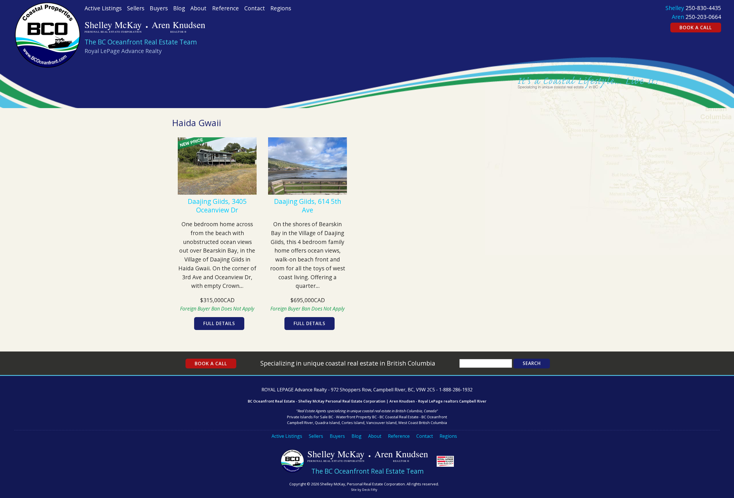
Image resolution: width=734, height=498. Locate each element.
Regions (280, 8)
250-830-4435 (703, 8)
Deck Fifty (369, 489)
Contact (254, 8)
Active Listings (103, 8)
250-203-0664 (703, 17)
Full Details (219, 324)
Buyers (159, 8)
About (198, 8)
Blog (179, 8)
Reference (225, 8)
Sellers (135, 8)
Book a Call (696, 27)
